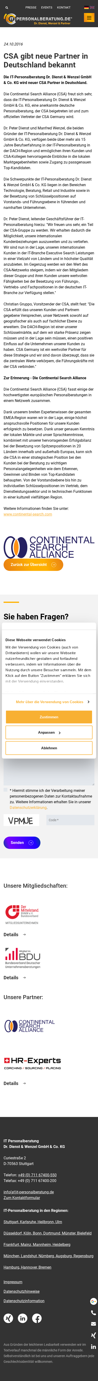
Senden (17, 842)
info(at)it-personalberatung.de (29, 1192)
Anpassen (46, 732)
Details (11, 934)
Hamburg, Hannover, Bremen (27, 1267)
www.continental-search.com (28, 514)
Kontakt (64, 7)
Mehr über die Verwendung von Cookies (49, 702)
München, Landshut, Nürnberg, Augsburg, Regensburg (48, 1256)
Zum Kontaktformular (22, 1198)
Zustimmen (49, 717)
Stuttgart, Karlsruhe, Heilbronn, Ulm (33, 1222)
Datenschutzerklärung (28, 807)
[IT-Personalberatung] (38, 19)
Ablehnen (49, 748)
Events (46, 7)
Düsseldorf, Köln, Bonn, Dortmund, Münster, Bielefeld (48, 1233)
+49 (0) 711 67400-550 (37, 1175)
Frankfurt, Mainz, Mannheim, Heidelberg (37, 1244)
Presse (30, 7)
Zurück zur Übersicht (29, 564)
